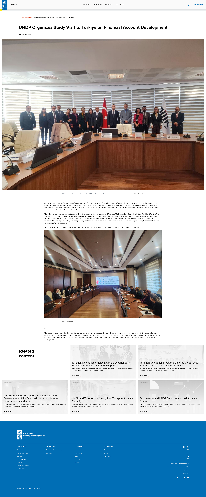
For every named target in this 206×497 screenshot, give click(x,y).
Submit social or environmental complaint (177, 467)
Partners (19, 462)
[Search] (188, 453)
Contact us (107, 450)
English (199, 4)
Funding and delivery (23, 465)
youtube (188, 477)
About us (19, 450)
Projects (77, 459)
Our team (19, 456)
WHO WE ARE (86, 4)
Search (192, 5)
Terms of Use (185, 473)
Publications (78, 453)
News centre (78, 450)
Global (189, 5)
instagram (177, 477)
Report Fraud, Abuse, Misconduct (179, 464)
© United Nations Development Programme (29, 488)
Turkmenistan (13, 4)
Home (21, 17)
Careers (106, 453)
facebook (184, 477)
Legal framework (21, 459)
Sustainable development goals (55, 450)
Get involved (120, 4)
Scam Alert (186, 470)
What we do (98, 4)
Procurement (107, 456)
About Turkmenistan (22, 453)
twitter (181, 477)
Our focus (49, 453)
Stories (77, 462)
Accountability (21, 468)
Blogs (76, 456)
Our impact (108, 4)
